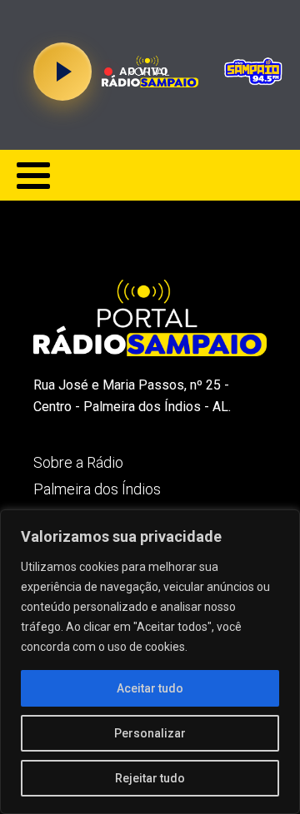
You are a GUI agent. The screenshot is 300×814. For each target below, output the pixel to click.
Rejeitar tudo (150, 778)
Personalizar (150, 733)
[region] (150, 661)
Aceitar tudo (150, 688)
